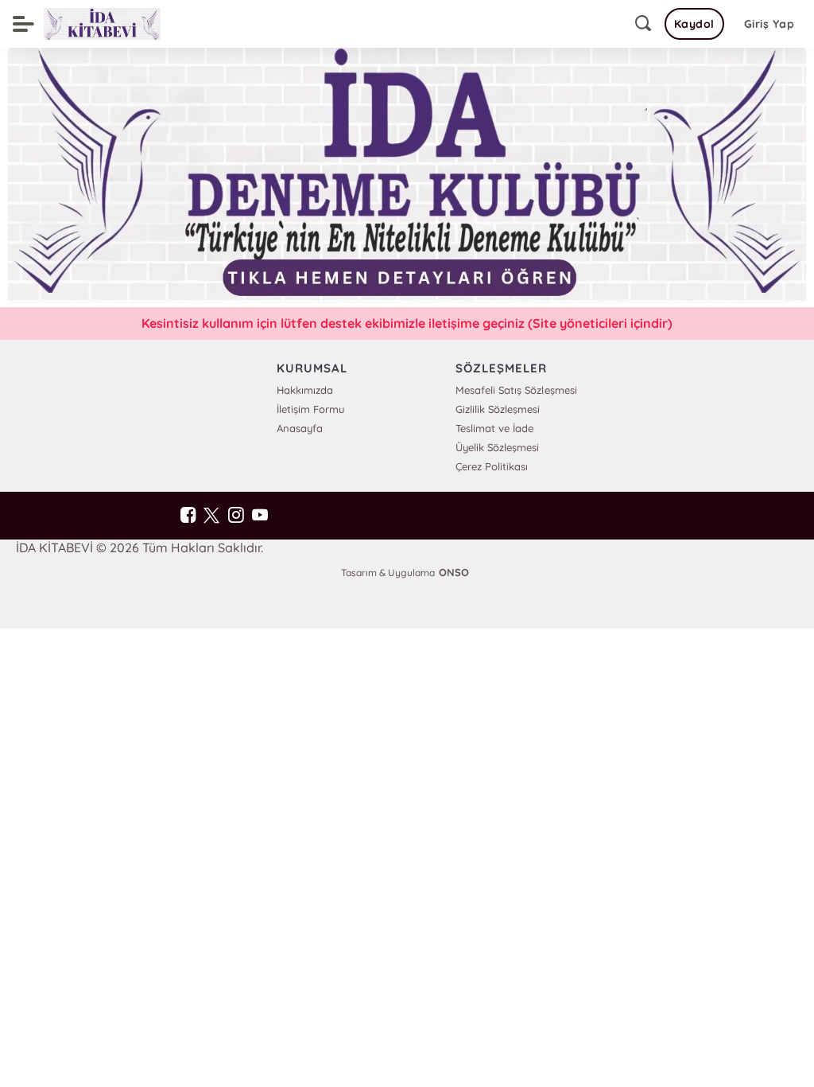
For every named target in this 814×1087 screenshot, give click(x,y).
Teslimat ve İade (494, 428)
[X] (211, 516)
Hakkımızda (305, 390)
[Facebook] (188, 516)
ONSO (454, 572)
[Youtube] (259, 516)
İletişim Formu (310, 409)
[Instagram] (235, 516)
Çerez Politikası (491, 466)
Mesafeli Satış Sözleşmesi (515, 390)
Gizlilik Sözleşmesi (497, 409)
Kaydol (694, 24)
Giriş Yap (769, 24)
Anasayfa (300, 428)
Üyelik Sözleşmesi (497, 447)
